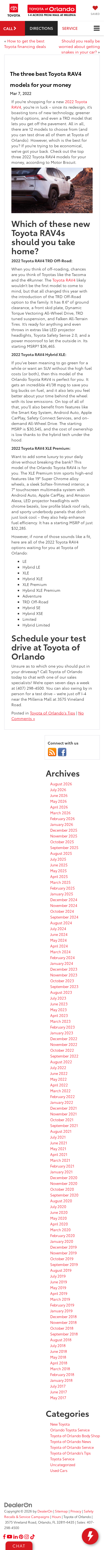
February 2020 (62, 1235)
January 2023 (61, 1032)
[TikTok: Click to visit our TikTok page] (32, 1537)
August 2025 (61, 853)
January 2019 (61, 1310)
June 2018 (58, 1351)
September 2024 (64, 916)
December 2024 (63, 899)
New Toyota (60, 1423)
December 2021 (63, 1107)
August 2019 (61, 1270)
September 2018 (64, 1333)
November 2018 (63, 1322)
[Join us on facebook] (62, 751)
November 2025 (63, 835)
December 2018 (63, 1316)
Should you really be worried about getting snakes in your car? (79, 46)
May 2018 (58, 1356)
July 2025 (58, 858)
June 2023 (59, 1003)
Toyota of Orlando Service (72, 1447)
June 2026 (59, 795)
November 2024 (63, 905)
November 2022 (63, 1044)
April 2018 (58, 1362)
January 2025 (61, 893)
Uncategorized (62, 1464)
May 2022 (58, 1079)
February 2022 (62, 1096)
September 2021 (64, 1125)
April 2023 (59, 1015)
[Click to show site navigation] (96, 28)
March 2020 (60, 1229)
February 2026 (62, 818)
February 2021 (62, 1165)
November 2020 (63, 1183)
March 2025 (60, 882)
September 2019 (64, 1264)
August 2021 (61, 1131)
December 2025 (63, 830)
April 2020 (59, 1223)
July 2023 (58, 997)
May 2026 (58, 801)
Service (70, 28)
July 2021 (58, 1136)
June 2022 (59, 1073)
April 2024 (59, 945)
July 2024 (58, 928)
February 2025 (62, 887)
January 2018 (61, 1380)
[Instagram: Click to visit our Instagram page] (26, 1537)
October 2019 (61, 1258)
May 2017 (58, 1397)
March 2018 (60, 1368)
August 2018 (61, 1339)
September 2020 (64, 1194)
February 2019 (62, 1304)
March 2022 (60, 1090)
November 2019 (63, 1252)
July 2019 (58, 1275)
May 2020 (58, 1218)
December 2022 (63, 1038)
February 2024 (62, 957)
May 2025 (58, 870)
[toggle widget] (90, 1536)
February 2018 (62, 1374)
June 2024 (59, 934)
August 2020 (61, 1200)
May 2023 (58, 1009)
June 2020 (59, 1212)
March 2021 (60, 1160)
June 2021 (58, 1142)
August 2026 (61, 783)
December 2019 (63, 1246)
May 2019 (58, 1287)
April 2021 (58, 1154)
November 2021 (63, 1113)
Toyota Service (62, 1458)
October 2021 (61, 1119)
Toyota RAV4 (63, 280)
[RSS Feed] (52, 751)
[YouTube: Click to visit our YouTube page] (9, 1537)
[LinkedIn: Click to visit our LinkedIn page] (15, 1537)
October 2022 (62, 1050)
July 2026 (58, 789)
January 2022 (61, 1102)
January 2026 (61, 824)
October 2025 (62, 841)
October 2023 (62, 980)
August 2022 (61, 1061)
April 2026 (59, 806)
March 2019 (60, 1299)
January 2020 (61, 1241)
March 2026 (60, 812)
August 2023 (61, 992)
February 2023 (62, 1026)
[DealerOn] (18, 1504)
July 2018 (58, 1345)
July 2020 (58, 1206)
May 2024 (58, 940)
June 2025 (59, 864)
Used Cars (58, 1470)
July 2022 (58, 1067)
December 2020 (63, 1177)
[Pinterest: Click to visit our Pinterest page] (21, 1537)
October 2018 (61, 1328)
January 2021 (61, 1171)
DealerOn (44, 1511)
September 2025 (64, 847)
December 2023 (63, 969)
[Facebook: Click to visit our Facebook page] (4, 1537)
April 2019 (58, 1293)
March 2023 (60, 1021)
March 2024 (60, 951)
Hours (56, 1516)
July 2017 (58, 1385)
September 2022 (64, 1055)
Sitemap (61, 1511)
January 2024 (61, 963)
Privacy (75, 1511)
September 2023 (64, 986)
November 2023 (63, 974)
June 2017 (58, 1391)
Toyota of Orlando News (70, 1441)
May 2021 (58, 1148)
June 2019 (58, 1281)
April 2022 (59, 1084)
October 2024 (62, 911)
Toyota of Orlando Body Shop (75, 1435)
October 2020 (62, 1189)
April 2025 (59, 876)
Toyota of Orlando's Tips (52, 713)
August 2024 (61, 922)
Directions (41, 28)
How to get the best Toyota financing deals (25, 43)
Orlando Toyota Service (70, 1429)
